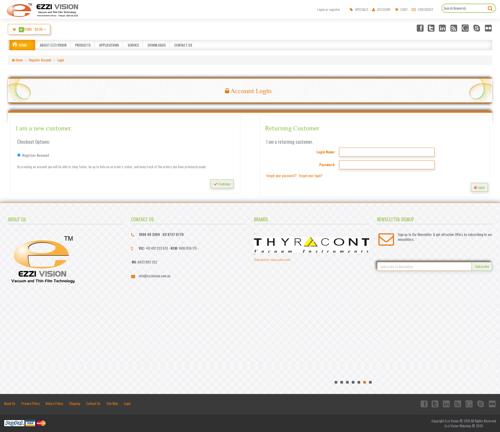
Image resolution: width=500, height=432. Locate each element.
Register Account (40, 59)
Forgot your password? (281, 175)
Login (60, 59)
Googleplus (466, 28)
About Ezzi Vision (52, 45)
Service (132, 45)
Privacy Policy (30, 403)
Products (82, 45)
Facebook (420, 28)
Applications (108, 45)
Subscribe (482, 266)
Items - (32, 29)
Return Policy (54, 403)
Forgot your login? (311, 175)
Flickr (488, 28)
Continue (223, 183)
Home (23, 45)
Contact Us (182, 45)
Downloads (156, 45)
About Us (9, 403)
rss (454, 28)
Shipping (74, 403)
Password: (327, 164)
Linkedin (443, 28)
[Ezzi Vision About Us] (43, 258)
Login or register (328, 9)
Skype (477, 28)
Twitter (431, 28)
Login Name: (325, 151)
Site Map (112, 403)
